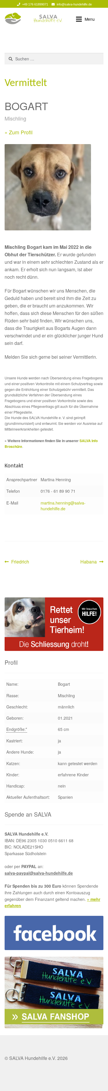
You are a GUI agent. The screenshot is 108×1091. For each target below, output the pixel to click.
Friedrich (20, 562)
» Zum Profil (19, 132)
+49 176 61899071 (35, 4)
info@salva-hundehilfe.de (74, 4)
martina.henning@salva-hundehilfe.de (63, 505)
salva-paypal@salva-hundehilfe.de (39, 873)
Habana (89, 562)
